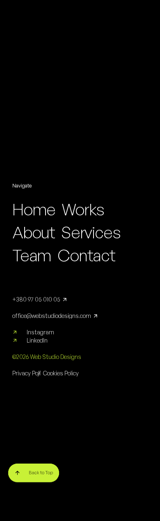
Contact (86, 255)
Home (33, 209)
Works (83, 209)
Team (31, 255)
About (33, 232)
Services (90, 232)
